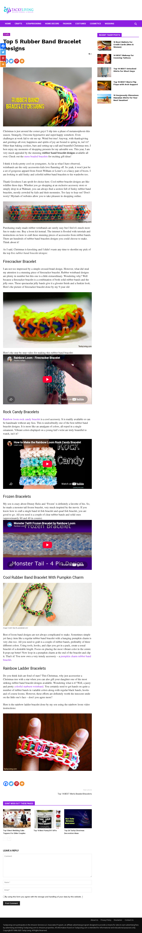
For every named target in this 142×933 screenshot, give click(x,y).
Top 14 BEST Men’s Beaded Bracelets (75, 794)
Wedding (109, 23)
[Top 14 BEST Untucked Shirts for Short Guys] (104, 72)
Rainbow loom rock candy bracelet (21, 419)
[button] (135, 24)
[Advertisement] (118, 152)
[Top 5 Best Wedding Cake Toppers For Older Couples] (17, 818)
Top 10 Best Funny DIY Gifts (45, 830)
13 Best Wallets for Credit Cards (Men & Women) (123, 44)
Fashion (67, 23)
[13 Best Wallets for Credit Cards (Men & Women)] (104, 45)
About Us (94, 920)
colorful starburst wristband (28, 686)
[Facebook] (5, 782)
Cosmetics (95, 23)
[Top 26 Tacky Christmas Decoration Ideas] (78, 818)
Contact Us (129, 920)
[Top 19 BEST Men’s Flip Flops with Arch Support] (104, 85)
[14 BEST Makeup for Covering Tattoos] (104, 59)
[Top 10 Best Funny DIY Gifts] (47, 818)
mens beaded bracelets (36, 156)
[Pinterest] (16, 59)
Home (8, 23)
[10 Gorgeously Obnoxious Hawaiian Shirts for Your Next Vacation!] (104, 99)
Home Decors (52, 23)
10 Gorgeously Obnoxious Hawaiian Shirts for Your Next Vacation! (126, 97)
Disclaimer (118, 920)
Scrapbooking (33, 23)
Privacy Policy (106, 920)
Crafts (18, 23)
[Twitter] (11, 59)
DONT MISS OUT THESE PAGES (19, 803)
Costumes (80, 23)
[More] (22, 59)
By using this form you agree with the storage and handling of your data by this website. (44, 897)
